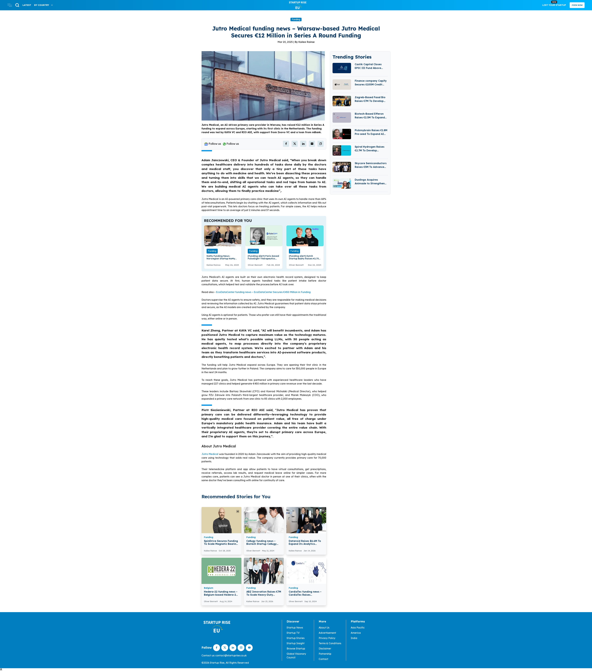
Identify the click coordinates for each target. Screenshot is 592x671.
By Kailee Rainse (305, 41)
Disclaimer (325, 648)
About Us (324, 627)
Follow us (215, 143)
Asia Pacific (358, 627)
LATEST (27, 5)
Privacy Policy (327, 638)
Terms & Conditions (330, 643)
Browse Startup (296, 648)
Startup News (295, 627)
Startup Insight (295, 643)
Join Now (577, 5)
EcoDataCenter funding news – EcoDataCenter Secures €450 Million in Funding (263, 292)
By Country (42, 5)
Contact (323, 659)
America (356, 632)
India (354, 638)
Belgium (208, 588)
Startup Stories (295, 638)
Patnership (325, 653)
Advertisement (327, 632)
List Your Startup (554, 3)
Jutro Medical (209, 454)
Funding (296, 19)
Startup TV (293, 632)
